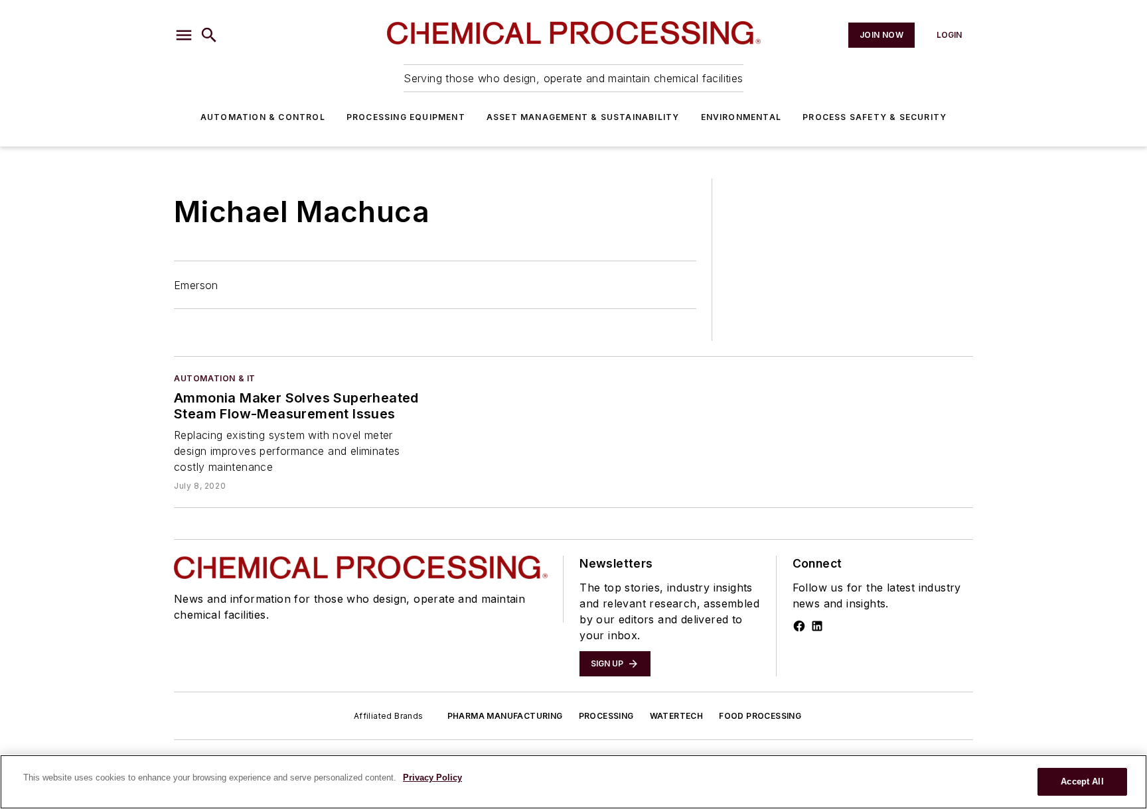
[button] (184, 35)
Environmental (741, 117)
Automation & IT (215, 378)
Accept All (1082, 781)
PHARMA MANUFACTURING (505, 716)
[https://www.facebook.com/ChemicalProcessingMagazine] (799, 626)
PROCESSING (606, 716)
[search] (209, 35)
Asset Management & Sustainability (583, 117)
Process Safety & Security (875, 117)
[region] (573, 782)
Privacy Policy (432, 777)
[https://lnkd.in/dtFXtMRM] (817, 626)
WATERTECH (677, 716)
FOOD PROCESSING (760, 716)
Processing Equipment (405, 117)
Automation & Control (262, 117)
